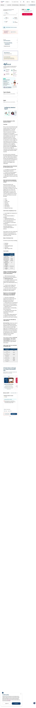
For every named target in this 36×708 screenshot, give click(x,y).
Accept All (16, 703)
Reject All (6, 703)
